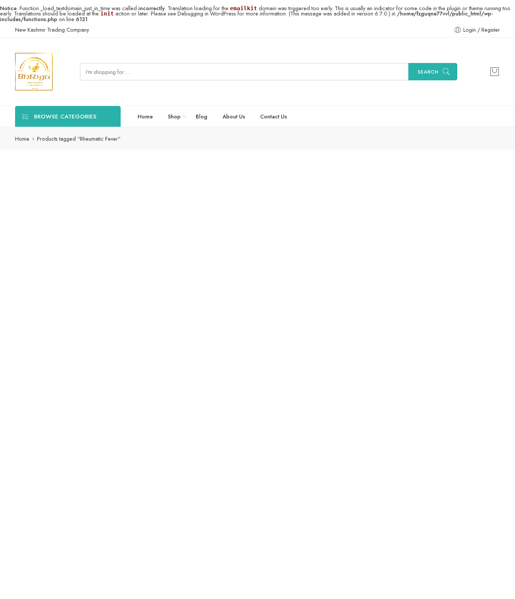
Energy (67, 376)
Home (145, 116)
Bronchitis (91, 322)
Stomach (66, 552)
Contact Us (273, 116)
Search (428, 71)
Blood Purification (49, 322)
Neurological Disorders (56, 525)
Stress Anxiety (44, 566)
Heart (34, 417)
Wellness (38, 593)
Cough (75, 349)
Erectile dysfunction (50, 389)
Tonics (35, 580)
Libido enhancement (83, 457)
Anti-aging (39, 308)
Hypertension (66, 417)
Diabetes (75, 362)
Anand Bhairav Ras (168, 276)
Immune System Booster (55, 430)
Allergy (95, 294)
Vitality (61, 580)
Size (147, 211)
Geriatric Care (89, 403)
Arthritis (69, 308)
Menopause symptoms (54, 484)
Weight (86, 580)
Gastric (53, 403)
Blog (201, 116)
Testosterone (85, 566)
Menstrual (39, 498)
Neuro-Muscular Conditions (60, 512)
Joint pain (38, 457)
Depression (41, 362)
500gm (162, 243)
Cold (71, 335)
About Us (233, 116)
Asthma (97, 308)
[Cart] (494, 71)
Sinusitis (37, 552)
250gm (162, 232)
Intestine (72, 444)
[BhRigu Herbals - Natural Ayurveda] (34, 72)
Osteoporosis (44, 539)
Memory (58, 471)
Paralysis (80, 539)
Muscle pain (75, 498)
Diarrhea (38, 376)
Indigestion (40, 444)
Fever (89, 389)
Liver (33, 471)
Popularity (480, 182)
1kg (162, 255)
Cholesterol (41, 335)
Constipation (42, 349)
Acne (71, 294)
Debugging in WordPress (207, 13)
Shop (174, 116)
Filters (28, 181)
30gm (162, 221)
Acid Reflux (41, 294)
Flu (31, 403)
